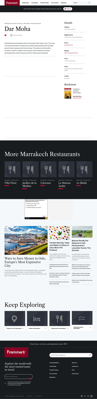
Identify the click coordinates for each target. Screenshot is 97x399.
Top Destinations (54, 362)
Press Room (75, 373)
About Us (74, 362)
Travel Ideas (34, 2)
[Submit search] (89, 3)
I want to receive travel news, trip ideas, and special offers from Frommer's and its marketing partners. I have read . (19, 383)
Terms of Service (38, 396)
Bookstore (63, 2)
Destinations (25, 2)
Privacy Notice (29, 396)
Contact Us (75, 366)
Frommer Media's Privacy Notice (14, 384)
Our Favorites (54, 2)
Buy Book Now (77, 96)
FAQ (73, 370)
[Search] (90, 355)
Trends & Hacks (44, 2)
